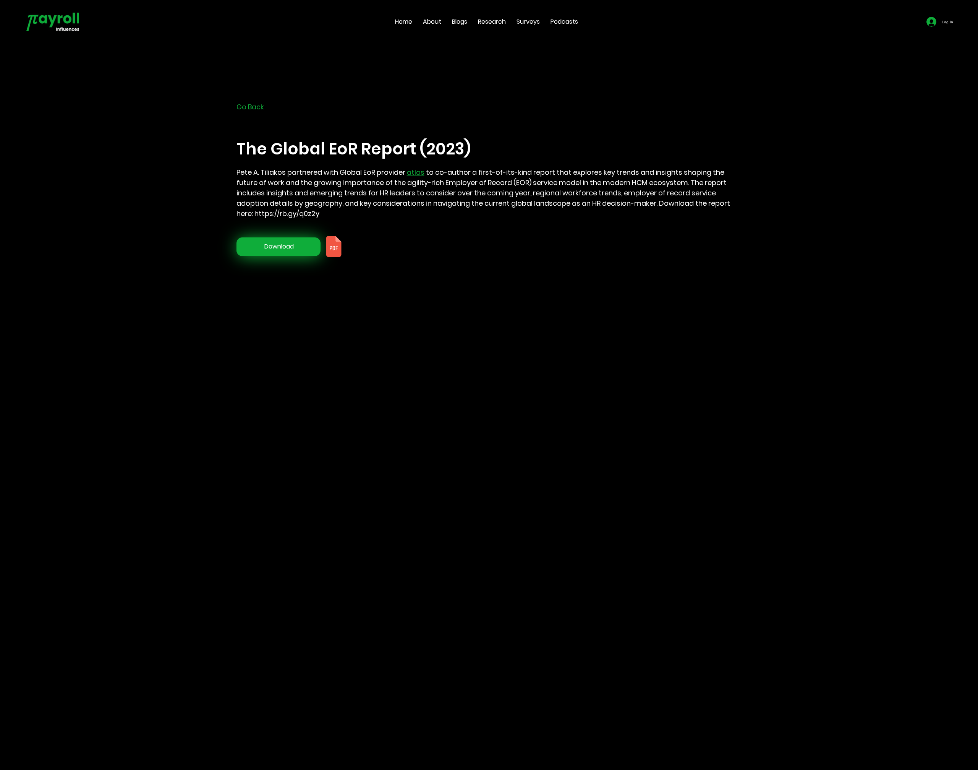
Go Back (250, 107)
